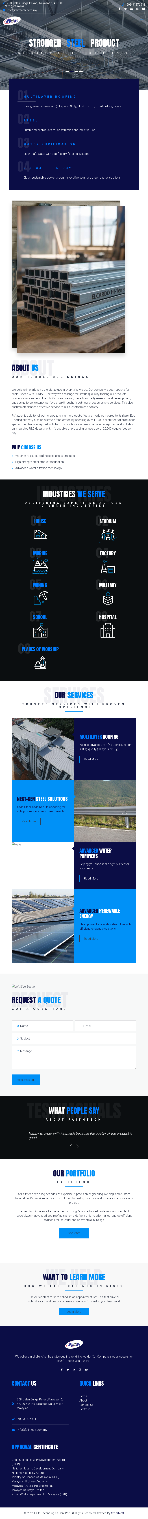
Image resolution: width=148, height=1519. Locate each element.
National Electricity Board (28, 1472)
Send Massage (25, 1079)
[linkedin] (131, 8)
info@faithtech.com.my (22, 10)
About (83, 1400)
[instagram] (137, 8)
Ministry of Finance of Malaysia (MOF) (35, 1477)
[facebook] (119, 8)
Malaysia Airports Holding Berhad (32, 1485)
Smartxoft (117, 1513)
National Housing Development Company (38, 1468)
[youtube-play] (143, 8)
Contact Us (86, 1405)
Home (83, 1396)
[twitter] (125, 8)
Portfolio (84, 1409)
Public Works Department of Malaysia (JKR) (39, 1494)
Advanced (99, 913)
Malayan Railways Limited (28, 1490)
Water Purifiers (95, 853)
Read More (91, 759)
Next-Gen (42, 799)
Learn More (74, 1311)
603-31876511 (135, 4)
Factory (108, 553)
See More (74, 1233)
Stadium (107, 521)
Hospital (108, 617)
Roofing (99, 736)
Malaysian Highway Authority (30, 1481)
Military (108, 585)
